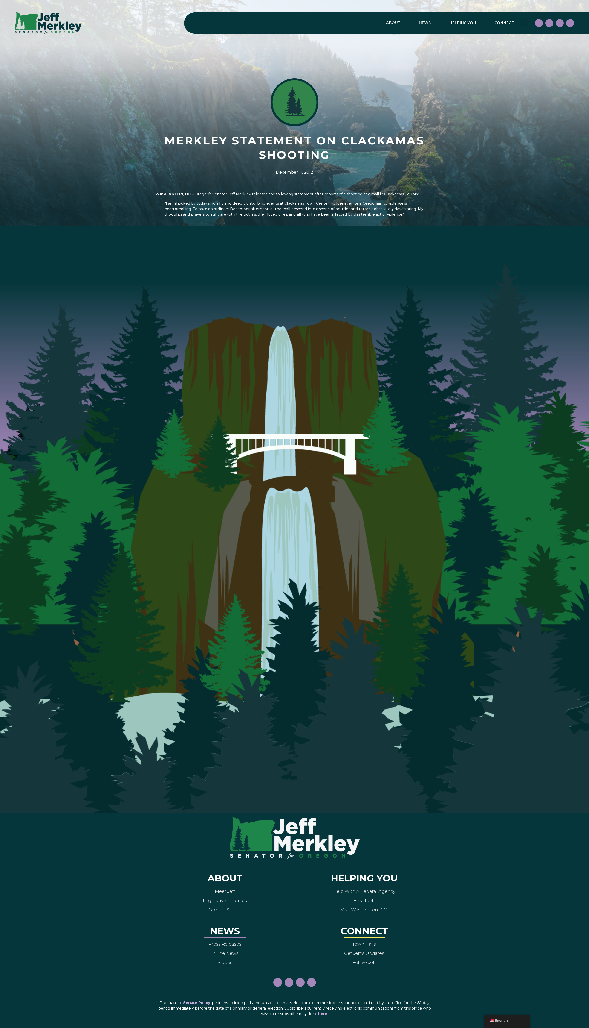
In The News (225, 953)
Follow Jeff (364, 962)
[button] (524, 23)
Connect (504, 23)
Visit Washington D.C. (364, 909)
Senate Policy (196, 1003)
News (425, 23)
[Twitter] (570, 23)
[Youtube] (560, 23)
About (393, 23)
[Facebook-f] (539, 23)
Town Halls (364, 944)
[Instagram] (549, 23)
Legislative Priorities (225, 900)
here (322, 1014)
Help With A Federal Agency (364, 891)
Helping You (462, 23)
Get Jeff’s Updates (364, 953)
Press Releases (224, 944)
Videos (224, 962)
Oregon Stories (225, 909)
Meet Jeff (225, 891)
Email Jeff (364, 900)
